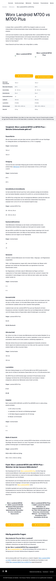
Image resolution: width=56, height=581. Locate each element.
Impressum (45, 572)
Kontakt (52, 572)
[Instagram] (3, 571)
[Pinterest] (6, 571)
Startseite (10, 3)
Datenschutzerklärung (35, 572)
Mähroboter (12, 7)
